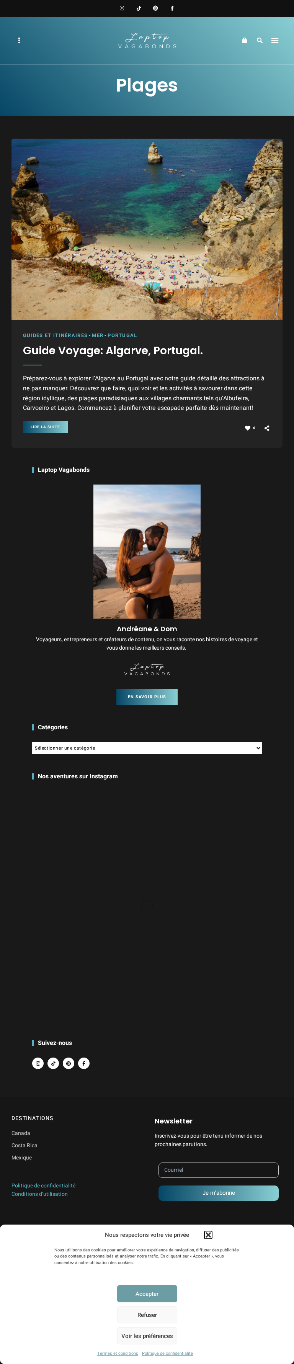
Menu (275, 40)
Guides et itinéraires (55, 335)
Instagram (121, 8)
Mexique (21, 1158)
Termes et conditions (117, 1353)
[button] (208, 1235)
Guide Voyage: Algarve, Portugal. (113, 351)
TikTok (138, 8)
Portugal (122, 335)
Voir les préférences (147, 1336)
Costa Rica (24, 1145)
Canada (20, 1133)
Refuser (147, 1315)
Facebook (172, 8)
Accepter (147, 1294)
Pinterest (155, 8)
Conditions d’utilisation (39, 1194)
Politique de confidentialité (167, 1353)
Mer (97, 335)
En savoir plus (147, 697)
